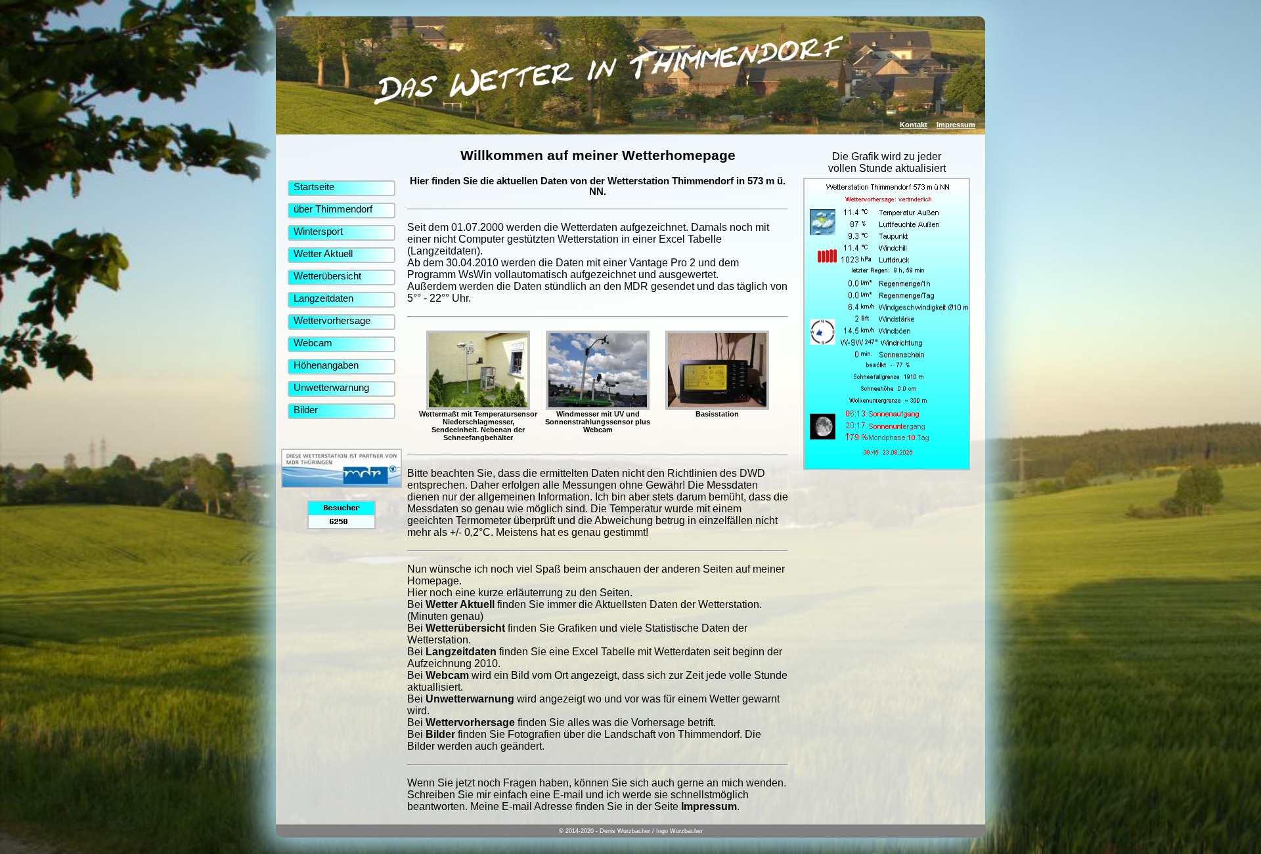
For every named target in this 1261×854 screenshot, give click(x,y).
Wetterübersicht (327, 276)
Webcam (313, 343)
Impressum (956, 125)
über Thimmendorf (333, 209)
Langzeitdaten (323, 298)
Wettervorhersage (332, 320)
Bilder (306, 410)
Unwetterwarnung (331, 387)
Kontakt (913, 125)
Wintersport (318, 231)
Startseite (314, 187)
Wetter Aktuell (323, 254)
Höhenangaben (326, 365)
